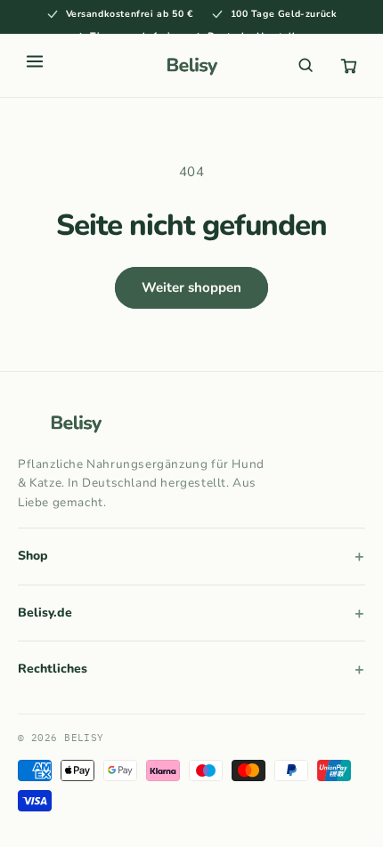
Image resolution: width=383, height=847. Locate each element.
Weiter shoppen (191, 287)
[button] (348, 65)
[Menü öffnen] (34, 65)
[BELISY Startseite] (191, 65)
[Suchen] (305, 65)
